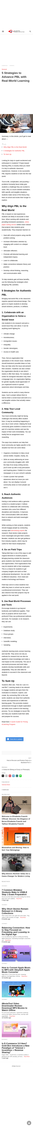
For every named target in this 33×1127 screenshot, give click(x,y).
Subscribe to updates (16, 739)
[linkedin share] (13, 776)
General (12, 65)
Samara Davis (6, 784)
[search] (30, 31)
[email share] (6, 776)
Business (4, 1039)
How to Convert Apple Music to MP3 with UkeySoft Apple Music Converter (16, 969)
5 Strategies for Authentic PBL (14, 151)
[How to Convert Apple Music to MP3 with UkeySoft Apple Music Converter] (16, 953)
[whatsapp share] (17, 776)
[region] (16, 14)
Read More (19, 898)
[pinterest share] (10, 776)
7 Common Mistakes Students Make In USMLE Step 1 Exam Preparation (14, 892)
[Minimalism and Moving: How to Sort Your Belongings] (16, 836)
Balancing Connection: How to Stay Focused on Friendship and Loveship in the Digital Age (16, 931)
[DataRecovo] (16, 31)
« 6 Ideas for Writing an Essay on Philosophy (16, 769)
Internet (4, 885)
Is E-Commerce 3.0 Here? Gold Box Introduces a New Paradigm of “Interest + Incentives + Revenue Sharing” (15, 1048)
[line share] (20, 776)
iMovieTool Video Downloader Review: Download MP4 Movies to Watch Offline (14, 1006)
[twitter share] (3, 776)
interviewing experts (18, 530)
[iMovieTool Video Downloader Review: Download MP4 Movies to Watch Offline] (16, 989)
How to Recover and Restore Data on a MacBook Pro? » (19, 761)
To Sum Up (7, 154)
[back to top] (29, 1123)
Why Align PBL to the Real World (15, 147)
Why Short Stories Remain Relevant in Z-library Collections (15, 911)
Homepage (5, 65)
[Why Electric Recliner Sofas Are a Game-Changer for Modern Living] (16, 862)
